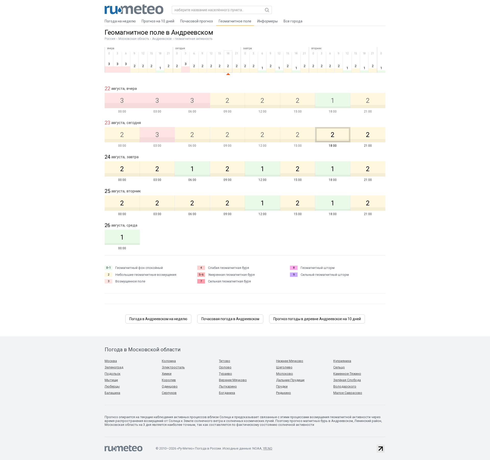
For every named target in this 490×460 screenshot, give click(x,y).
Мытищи (111, 380)
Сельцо (339, 367)
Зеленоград (114, 367)
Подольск (112, 374)
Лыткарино (228, 386)
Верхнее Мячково (233, 380)
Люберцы (112, 386)
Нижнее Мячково (289, 361)
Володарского (344, 386)
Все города (293, 21)
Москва (111, 361)
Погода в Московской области (142, 349)
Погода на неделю (120, 21)
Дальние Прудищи (290, 380)
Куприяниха (342, 361)
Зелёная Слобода (347, 380)
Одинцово (170, 386)
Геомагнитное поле (235, 21)
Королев (169, 380)
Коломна (169, 361)
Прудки (282, 386)
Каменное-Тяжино (347, 374)
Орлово (225, 367)
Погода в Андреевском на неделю (158, 319)
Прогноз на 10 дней (158, 21)
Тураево (225, 374)
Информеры (267, 21)
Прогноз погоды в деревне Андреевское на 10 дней (317, 319)
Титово (224, 361)
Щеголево (284, 367)
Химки (167, 374)
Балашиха (112, 393)
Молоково (284, 374)
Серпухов (169, 393)
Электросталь (173, 367)
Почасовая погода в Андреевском (230, 319)
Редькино (283, 393)
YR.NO (267, 448)
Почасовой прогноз (196, 21)
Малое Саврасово (347, 393)
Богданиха (227, 393)
